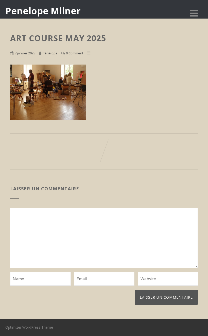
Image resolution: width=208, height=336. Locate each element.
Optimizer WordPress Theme (29, 327)
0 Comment (74, 53)
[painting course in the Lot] (48, 118)
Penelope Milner (43, 11)
